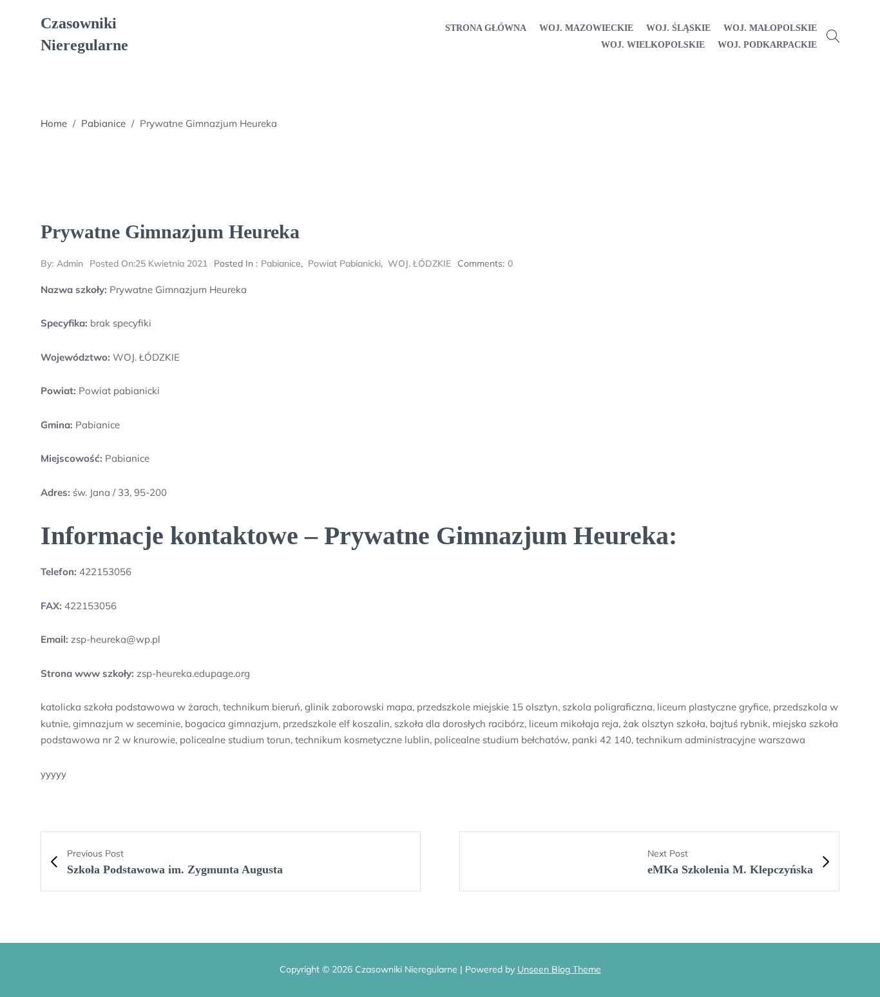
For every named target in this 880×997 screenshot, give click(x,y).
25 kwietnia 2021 (148, 263)
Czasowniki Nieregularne (84, 34)
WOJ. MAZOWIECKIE (586, 28)
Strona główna (485, 28)
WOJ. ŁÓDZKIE (419, 263)
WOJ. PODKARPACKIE (767, 45)
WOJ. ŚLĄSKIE (678, 28)
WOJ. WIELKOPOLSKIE (653, 45)
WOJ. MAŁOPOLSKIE (770, 28)
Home (54, 123)
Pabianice (103, 123)
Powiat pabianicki (344, 263)
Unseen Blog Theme (559, 969)
